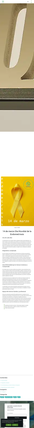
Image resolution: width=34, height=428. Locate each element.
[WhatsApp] (5, 392)
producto (2, 397)
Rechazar (15, 424)
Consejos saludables (8, 397)
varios (19, 397)
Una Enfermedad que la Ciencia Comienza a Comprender (11, 385)
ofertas (15, 397)
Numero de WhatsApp (10, 413)
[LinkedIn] (4, 392)
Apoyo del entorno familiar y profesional (8, 387)
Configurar (20, 420)
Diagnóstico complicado (5, 382)
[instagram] (31, 2)
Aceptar (9, 424)
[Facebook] (1, 392)
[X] (2, 392)
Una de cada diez (4, 380)
